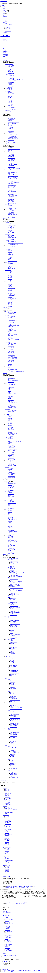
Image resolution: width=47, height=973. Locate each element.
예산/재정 (5, 827)
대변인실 (7, 921)
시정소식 (7, 789)
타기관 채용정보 (8, 853)
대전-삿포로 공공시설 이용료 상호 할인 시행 (15, 903)
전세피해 (7, 843)
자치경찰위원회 (6, 865)
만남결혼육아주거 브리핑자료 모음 (13, 808)
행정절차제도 (8, 821)
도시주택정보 (6, 835)
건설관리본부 (8, 951)
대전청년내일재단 (9, 812)
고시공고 (7, 854)
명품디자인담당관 (9, 923)
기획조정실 (7, 927)
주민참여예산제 (8, 834)
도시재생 (7, 844)
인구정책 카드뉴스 (9, 807)
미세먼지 (5, 10)
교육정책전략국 (8, 935)
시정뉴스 (5, 788)
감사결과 (7, 858)
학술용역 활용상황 (9, 803)
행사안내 (7, 794)
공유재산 (7, 831)
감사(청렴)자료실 (9, 860)
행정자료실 (7, 802)
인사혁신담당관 (8, 924)
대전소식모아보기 (7, 847)
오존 (4, 13)
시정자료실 (5, 799)
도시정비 (7, 838)
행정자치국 (7, 930)
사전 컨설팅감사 (8, 861)
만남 (6, 813)
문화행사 (7, 851)
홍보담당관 (7, 922)
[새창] (4, 969)
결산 (6, 830)
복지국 (6, 933)
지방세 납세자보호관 (9, 826)
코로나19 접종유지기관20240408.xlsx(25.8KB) (17, 886)
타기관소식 (7, 797)
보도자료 (7, 791)
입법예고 (7, 852)
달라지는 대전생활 (9, 790)
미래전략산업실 (8, 944)
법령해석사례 (8, 824)
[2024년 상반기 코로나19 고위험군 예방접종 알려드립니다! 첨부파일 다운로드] (29, 886)
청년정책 (5, 811)
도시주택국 (7, 942)
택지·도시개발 (8, 839)
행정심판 (7, 816)
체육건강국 (7, 932)
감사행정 (5, 857)
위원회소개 (7, 866)
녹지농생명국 (8, 937)
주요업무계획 (8, 798)
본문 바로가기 (3, 1)
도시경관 (7, 840)
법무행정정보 (6, 815)
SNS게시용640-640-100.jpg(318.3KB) (11, 887)
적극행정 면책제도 (9, 863)
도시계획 (7, 836)
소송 (6, 818)
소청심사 (7, 817)
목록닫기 (5, 953)
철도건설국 (7, 940)
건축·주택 (7, 845)
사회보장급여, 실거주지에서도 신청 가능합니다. (16, 902)
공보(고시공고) (8, 800)
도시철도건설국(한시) (10, 941)
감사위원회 (7, 948)
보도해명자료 (8, 793)
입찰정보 (7, 795)
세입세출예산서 (8, 829)
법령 (6, 825)
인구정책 (5, 806)
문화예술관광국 (8, 931)
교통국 (6, 939)
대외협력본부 (8, 926)
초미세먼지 (5, 11)
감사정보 (7, 862)
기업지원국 (7, 945)
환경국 (6, 936)
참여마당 (7, 870)
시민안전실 (7, 928)
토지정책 (7, 842)
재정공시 (7, 833)
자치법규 (7, 822)
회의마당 (7, 869)
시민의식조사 (8, 804)
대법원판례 (7, 820)
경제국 (6, 946)
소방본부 (7, 949)
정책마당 (7, 867)
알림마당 (7, 871)
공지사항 (7, 848)
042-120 (5, 961)
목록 (1, 905)
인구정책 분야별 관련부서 (11, 809)
